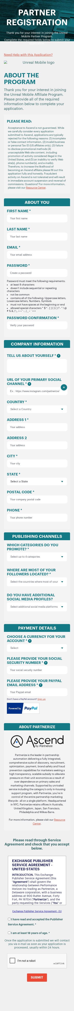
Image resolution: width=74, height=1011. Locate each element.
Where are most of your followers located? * (32, 577)
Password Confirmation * (33, 318)
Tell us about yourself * (33, 355)
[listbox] (37, 556)
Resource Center (36, 187)
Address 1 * (18, 420)
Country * (17, 402)
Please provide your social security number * (34, 660)
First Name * (19, 211)
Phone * (14, 510)
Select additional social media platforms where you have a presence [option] (34, 606)
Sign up (41, 699)
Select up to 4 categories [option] (25, 556)
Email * (13, 247)
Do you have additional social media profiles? (32, 602)
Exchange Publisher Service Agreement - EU (37, 911)
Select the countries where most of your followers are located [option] (34, 581)
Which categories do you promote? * (32, 550)
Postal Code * (20, 492)
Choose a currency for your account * (36, 639)
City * (12, 456)
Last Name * (18, 229)
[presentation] (59, 557)
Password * (37, 288)
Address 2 (17, 438)
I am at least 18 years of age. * (30, 933)
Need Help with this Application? (28, 54)
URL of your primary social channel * (34, 382)
